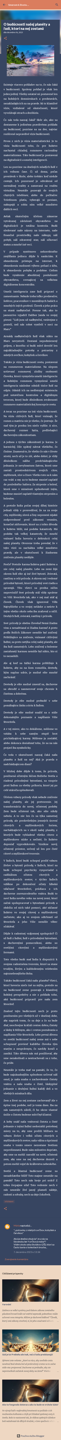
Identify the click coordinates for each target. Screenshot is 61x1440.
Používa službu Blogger (32, 1435)
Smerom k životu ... (18, 4)
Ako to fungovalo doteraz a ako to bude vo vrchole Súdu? (30, 1405)
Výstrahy (9, 1201)
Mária (17, 1225)
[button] (5, 38)
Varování (6, 1304)
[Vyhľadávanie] (57, 4)
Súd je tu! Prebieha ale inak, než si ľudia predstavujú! (27, 1354)
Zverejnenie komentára (16, 1259)
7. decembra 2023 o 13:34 (27, 1252)
